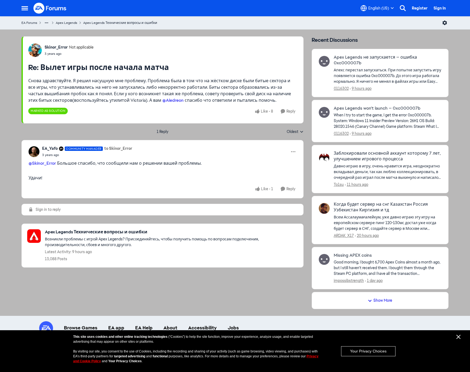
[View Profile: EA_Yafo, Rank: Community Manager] (34, 151)
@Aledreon (173, 100)
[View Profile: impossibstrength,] (324, 259)
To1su (339, 184)
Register (420, 8)
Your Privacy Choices (368, 351)
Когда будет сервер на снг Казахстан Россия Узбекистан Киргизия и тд (381, 207)
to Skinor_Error (118, 148)
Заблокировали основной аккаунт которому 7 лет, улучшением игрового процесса (387, 156)
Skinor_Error (56, 47)
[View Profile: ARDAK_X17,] (324, 208)
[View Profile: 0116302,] (324, 61)
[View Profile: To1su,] (324, 157)
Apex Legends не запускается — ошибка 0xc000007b (375, 60)
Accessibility (202, 328)
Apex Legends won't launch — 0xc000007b (377, 108)
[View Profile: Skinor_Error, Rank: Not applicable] (35, 50)
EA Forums (29, 23)
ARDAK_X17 (344, 235)
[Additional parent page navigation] (46, 23)
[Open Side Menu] (25, 8)
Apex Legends (66, 23)
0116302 (341, 88)
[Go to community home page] (50, 8)
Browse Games (80, 328)
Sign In (440, 8)
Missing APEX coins (353, 255)
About (170, 328)
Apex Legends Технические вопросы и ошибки (120, 23)
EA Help (144, 328)
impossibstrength (349, 280)
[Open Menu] (445, 23)
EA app (116, 328)
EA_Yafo (50, 148)
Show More (382, 300)
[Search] (403, 8)
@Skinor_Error (42, 163)
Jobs (233, 328)
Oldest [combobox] (295, 132)
